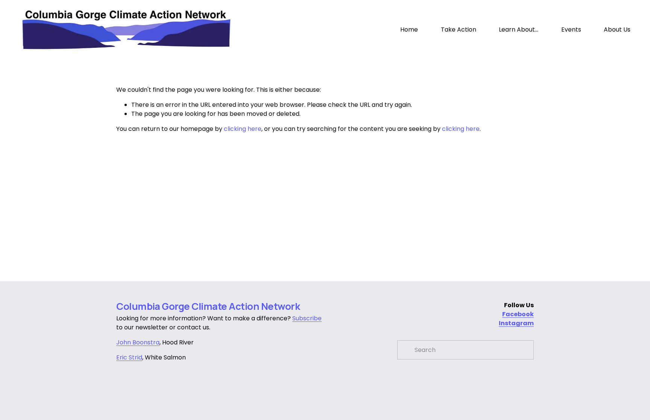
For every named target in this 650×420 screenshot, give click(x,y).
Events (571, 29)
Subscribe (307, 318)
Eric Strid (129, 357)
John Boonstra (137, 342)
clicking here (242, 128)
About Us (617, 29)
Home (409, 29)
